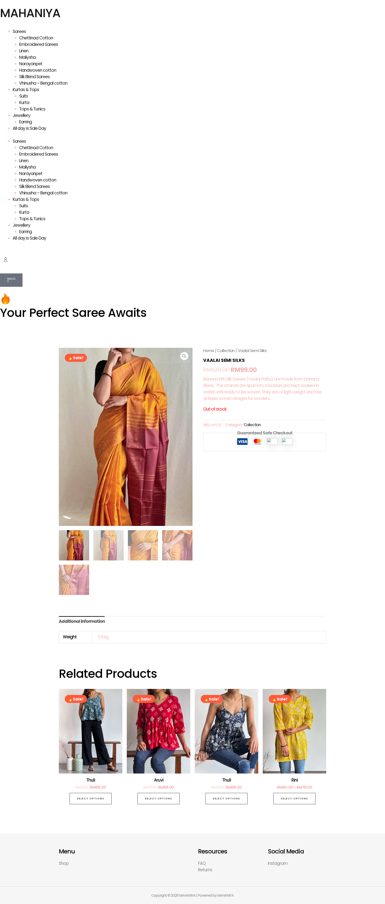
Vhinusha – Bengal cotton (43, 83)
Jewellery (21, 115)
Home (208, 350)
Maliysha (27, 57)
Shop (64, 863)
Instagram (278, 863)
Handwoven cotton (37, 70)
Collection (226, 350)
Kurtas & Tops (26, 90)
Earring (25, 122)
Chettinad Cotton (36, 38)
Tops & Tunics (32, 109)
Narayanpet (30, 64)
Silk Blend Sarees (34, 77)
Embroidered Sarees (38, 44)
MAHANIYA (30, 13)
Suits (23, 96)
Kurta (24, 103)
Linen (23, 51)
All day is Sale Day (29, 128)
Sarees (19, 32)
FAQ (202, 863)
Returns (205, 870)
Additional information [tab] (82, 621)
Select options (90, 798)
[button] (184, 356)
